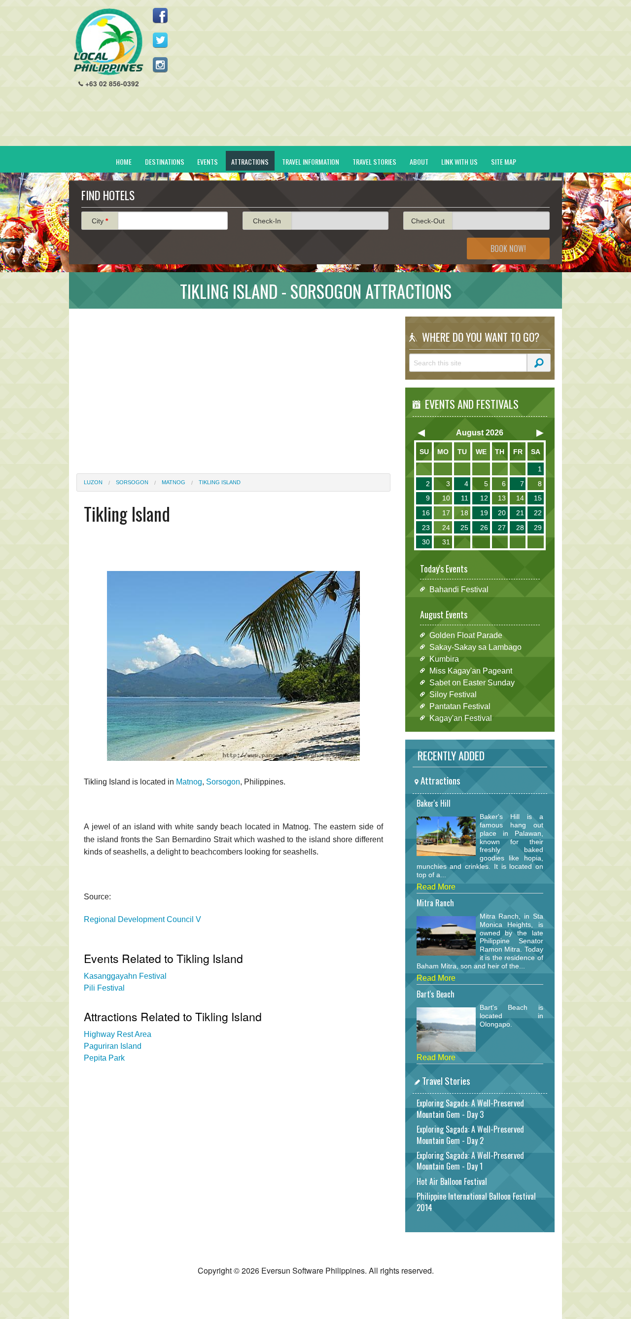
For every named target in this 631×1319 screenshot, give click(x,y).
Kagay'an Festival (460, 717)
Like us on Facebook (160, 15)
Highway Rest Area (117, 1034)
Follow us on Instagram (160, 64)
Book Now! (508, 248)
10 (446, 498)
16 (426, 513)
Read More (436, 887)
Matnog (173, 482)
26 (484, 528)
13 (502, 498)
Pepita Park (104, 1058)
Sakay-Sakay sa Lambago (475, 646)
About (419, 161)
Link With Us (459, 161)
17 (446, 513)
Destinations (164, 161)
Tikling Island (220, 482)
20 (502, 513)
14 (520, 498)
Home (124, 161)
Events (207, 161)
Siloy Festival (453, 694)
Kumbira (444, 658)
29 (538, 528)
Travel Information (310, 161)
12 (484, 498)
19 (484, 513)
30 (426, 542)
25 (464, 528)
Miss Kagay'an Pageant (470, 670)
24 (446, 528)
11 (464, 498)
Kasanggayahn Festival (125, 976)
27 (502, 528)
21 (520, 513)
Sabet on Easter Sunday (472, 682)
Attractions (250, 161)
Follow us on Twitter (160, 40)
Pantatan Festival (460, 706)
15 (538, 498)
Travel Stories (374, 161)
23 (426, 528)
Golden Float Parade (465, 635)
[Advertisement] (375, 77)
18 (464, 513)
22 (538, 513)
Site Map (503, 161)
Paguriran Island (112, 1046)
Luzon (93, 482)
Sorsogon (132, 482)
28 (520, 528)
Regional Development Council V (142, 919)
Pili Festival (104, 988)
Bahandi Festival (459, 589)
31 (446, 542)
